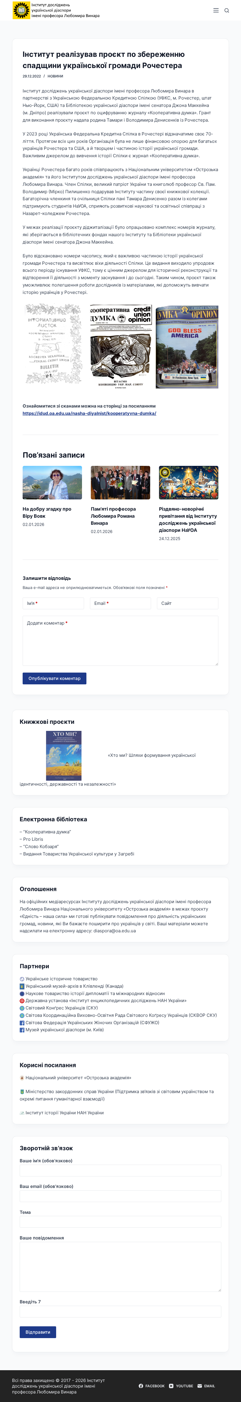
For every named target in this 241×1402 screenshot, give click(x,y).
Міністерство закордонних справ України (69, 1091)
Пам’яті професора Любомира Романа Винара (113, 516)
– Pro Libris (31, 839)
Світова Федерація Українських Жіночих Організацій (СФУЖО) (91, 1022)
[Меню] (216, 10)
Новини (55, 76)
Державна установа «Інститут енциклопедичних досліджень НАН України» (105, 1000)
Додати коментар (47, 623)
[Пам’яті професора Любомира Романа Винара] (120, 482)
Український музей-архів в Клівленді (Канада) (73, 986)
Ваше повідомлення (42, 1238)
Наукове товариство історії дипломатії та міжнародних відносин (94, 993)
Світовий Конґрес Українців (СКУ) (61, 1008)
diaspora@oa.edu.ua (114, 930)
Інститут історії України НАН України (64, 1112)
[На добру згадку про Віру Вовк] (52, 482)
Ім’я (32, 603)
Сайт (166, 603)
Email (101, 603)
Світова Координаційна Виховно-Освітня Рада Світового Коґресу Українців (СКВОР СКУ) (120, 1015)
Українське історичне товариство (61, 978)
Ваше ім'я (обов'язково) (46, 1160)
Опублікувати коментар (55, 678)
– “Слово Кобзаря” (39, 846)
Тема (25, 1212)
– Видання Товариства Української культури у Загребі (77, 854)
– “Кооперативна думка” (45, 832)
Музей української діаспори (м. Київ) (64, 1029)
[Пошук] (227, 10)
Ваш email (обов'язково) (46, 1186)
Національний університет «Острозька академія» (77, 1077)
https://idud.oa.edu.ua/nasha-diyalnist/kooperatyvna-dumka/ (89, 413)
